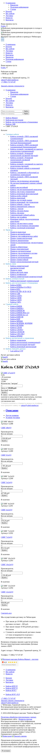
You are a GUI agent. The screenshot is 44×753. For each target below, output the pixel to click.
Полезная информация (19, 7)
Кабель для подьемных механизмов (24, 226)
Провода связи (16, 270)
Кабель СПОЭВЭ (17, 334)
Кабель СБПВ (15, 298)
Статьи (13, 9)
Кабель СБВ (10, 124)
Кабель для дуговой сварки (21, 200)
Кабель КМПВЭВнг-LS (19, 313)
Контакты (9, 20)
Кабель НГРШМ (16, 325)
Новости (9, 18)
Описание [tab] (12, 410)
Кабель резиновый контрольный (23, 347)
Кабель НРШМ (16, 336)
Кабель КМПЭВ (16, 317)
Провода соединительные (20, 251)
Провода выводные (18, 232)
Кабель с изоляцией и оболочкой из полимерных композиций (24, 174)
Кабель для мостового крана (21, 223)
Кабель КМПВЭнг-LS (19, 315)
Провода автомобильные (20, 234)
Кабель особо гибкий (18, 196)
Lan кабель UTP (16, 351)
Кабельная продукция (14, 120)
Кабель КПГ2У (12, 686)
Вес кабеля (10, 14)
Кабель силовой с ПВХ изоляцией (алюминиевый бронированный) (24, 146)
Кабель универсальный (15, 279)
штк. (3, 26)
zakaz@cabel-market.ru (9, 80)
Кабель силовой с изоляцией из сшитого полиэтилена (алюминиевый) (26, 150)
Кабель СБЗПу (16, 296)
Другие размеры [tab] (12, 415)
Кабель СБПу (15, 302)
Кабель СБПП (16, 300)
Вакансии (14, 5)
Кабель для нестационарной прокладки (26, 190)
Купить (4, 392)
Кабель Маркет (12, 118)
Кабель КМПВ (16, 306)
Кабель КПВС (16, 285)
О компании (10, 3)
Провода (9, 230)
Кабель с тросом (16, 209)
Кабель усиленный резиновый (22, 228)
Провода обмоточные (19, 247)
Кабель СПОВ (16, 328)
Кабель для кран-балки (19, 211)
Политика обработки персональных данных (18, 717)
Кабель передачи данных (16, 349)
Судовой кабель (12, 304)
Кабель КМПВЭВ (17, 311)
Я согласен (6, 751)
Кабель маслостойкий (19, 187)
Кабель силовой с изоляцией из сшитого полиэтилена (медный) (26, 165)
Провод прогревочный (19, 249)
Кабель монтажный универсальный (24, 281)
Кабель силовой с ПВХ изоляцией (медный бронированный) (24, 142)
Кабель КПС (15, 289)
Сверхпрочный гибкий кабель (22, 215)
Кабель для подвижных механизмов (24, 181)
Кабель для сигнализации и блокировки (22, 122)
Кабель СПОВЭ (16, 330)
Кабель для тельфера (18, 217)
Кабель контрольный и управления (20, 338)
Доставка (9, 16)
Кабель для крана (17, 213)
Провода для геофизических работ (24, 236)
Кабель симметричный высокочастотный (19, 267)
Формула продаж (25, 719)
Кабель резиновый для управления (24, 202)
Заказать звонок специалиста (12, 86)
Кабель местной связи (19, 272)
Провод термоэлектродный (21, 238)
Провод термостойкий (19, 260)
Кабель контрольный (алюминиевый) (25, 342)
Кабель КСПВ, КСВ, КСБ (20, 291)
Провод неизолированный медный (24, 262)
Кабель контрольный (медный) (22, 345)
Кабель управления (18, 340)
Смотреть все (6, 613)
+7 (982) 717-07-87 (8, 82)
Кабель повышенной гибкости (22, 207)
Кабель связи (11, 264)
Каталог (9, 11)
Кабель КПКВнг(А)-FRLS (20, 287)
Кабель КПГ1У (12, 688)
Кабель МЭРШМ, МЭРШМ (21, 323)
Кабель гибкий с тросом (20, 204)
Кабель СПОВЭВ (17, 332)
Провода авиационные (19, 240)
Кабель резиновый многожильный (24, 194)
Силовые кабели (12, 134)
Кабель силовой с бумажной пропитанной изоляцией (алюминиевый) (21, 160)
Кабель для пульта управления (22, 192)
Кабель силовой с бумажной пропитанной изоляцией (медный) (24, 154)
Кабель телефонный (18, 274)
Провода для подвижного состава (23, 253)
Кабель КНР (15, 319)
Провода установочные (19, 255)
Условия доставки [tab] (13, 418)
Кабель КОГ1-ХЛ (13, 694)
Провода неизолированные (21, 257)
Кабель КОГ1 (11, 690)
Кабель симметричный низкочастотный (26, 277)
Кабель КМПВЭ (16, 308)
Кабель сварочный (17, 198)
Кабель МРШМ (16, 321)
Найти (26, 111)
